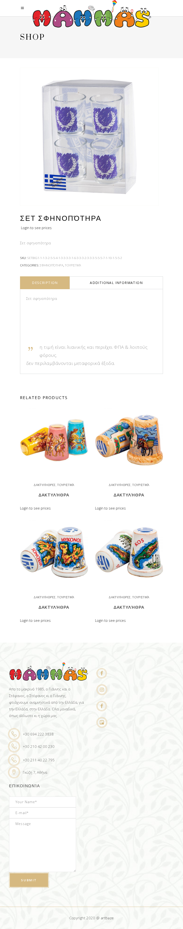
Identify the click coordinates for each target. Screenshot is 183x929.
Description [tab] (45, 282)
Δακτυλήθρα (54, 495)
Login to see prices (36, 227)
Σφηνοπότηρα (51, 265)
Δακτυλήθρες (45, 485)
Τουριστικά (73, 265)
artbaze (107, 917)
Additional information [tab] (116, 282)
